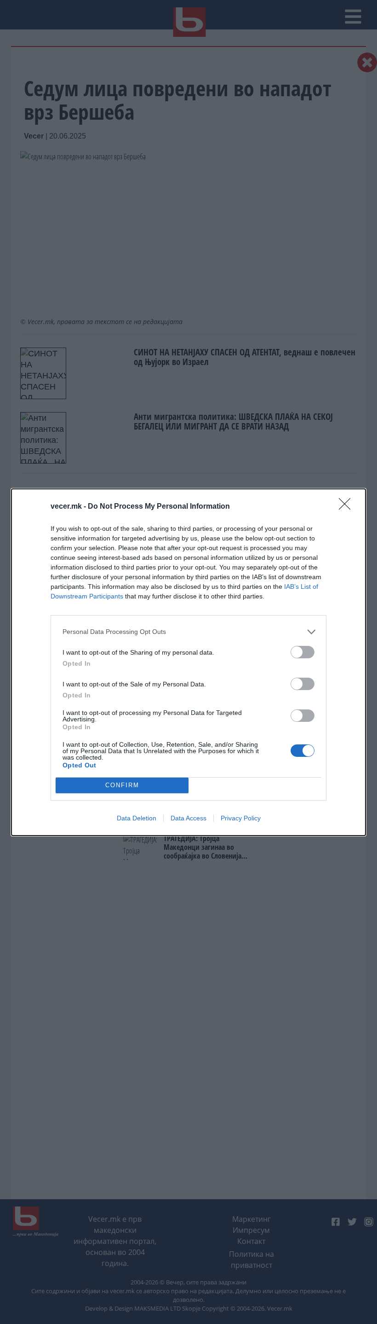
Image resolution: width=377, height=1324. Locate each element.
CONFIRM (122, 785)
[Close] (347, 507)
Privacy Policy (241, 818)
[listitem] (188, 632)
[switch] (302, 652)
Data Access (188, 818)
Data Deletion (136, 818)
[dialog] (188, 662)
